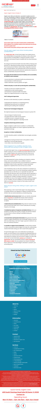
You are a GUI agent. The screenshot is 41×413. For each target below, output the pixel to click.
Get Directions (17, 341)
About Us (16, 306)
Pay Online (16, 325)
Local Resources (17, 322)
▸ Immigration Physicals (14, 293)
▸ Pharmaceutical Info (14, 277)
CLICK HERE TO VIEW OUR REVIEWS (20, 261)
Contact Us (20, 395)
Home (5, 10)
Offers (15, 323)
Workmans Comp (17, 367)
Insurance (16, 320)
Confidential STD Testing (19, 348)
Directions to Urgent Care (19, 339)
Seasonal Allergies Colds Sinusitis (20, 362)
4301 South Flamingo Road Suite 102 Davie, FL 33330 (20, 392)
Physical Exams (17, 357)
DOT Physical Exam (18, 350)
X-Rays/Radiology (17, 360)
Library (15, 309)
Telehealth (16, 366)
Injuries (15, 354)
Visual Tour (16, 328)
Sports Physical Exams (18, 364)
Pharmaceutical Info (18, 359)
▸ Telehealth (12, 290)
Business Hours (17, 338)
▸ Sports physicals (13, 287)
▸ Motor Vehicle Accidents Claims (17, 280)
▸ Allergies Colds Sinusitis (15, 284)
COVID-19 (16, 347)
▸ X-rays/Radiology (13, 276)
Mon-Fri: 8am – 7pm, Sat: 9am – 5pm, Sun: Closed (20, 400)
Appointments (17, 336)
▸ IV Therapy (12, 292)
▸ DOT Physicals (12, 286)
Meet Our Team (17, 311)
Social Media (16, 327)
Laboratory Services (18, 355)
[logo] (7, 5)
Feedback (16, 312)
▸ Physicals (11, 274)
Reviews (15, 314)
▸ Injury (11, 273)
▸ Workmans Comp (13, 279)
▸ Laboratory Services (14, 282)
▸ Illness (11, 271)
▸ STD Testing (12, 289)
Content (15, 330)
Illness (15, 352)
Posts (15, 307)
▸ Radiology (12, 283)
